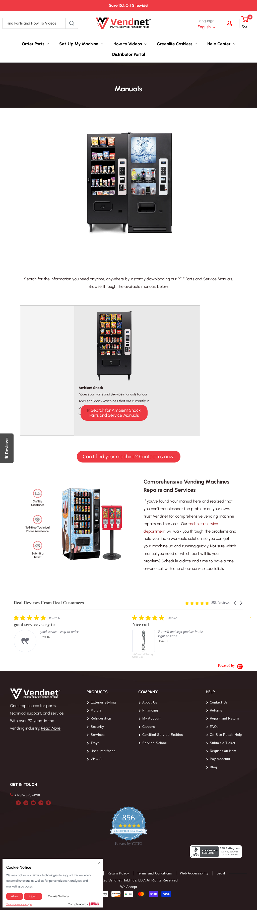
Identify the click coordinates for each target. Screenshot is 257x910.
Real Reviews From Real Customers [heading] (49, 603)
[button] (235, 603)
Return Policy (118, 873)
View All (97, 759)
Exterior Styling (103, 702)
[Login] (232, 23)
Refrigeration (101, 718)
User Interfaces (103, 751)
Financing (150, 710)
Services (98, 735)
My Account (151, 718)
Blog (213, 767)
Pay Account (220, 759)
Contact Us (219, 702)
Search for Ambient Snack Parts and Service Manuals (115, 413)
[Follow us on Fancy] (48, 802)
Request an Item (223, 751)
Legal (221, 873)
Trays (95, 743)
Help (210, 692)
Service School (154, 743)
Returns (216, 710)
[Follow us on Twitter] (25, 802)
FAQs (214, 727)
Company (148, 692)
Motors (96, 710)
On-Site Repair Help (226, 735)
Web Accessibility (194, 873)
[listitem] (51, 633)
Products (97, 692)
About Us (149, 702)
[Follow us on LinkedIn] (40, 802)
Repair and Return (224, 718)
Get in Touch (23, 784)
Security (97, 727)
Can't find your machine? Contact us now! (128, 456)
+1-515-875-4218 (27, 795)
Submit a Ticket (223, 743)
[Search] (72, 23)
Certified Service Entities (162, 735)
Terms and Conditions (154, 873)
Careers (148, 727)
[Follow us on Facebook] (18, 802)
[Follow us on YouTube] (33, 802)
